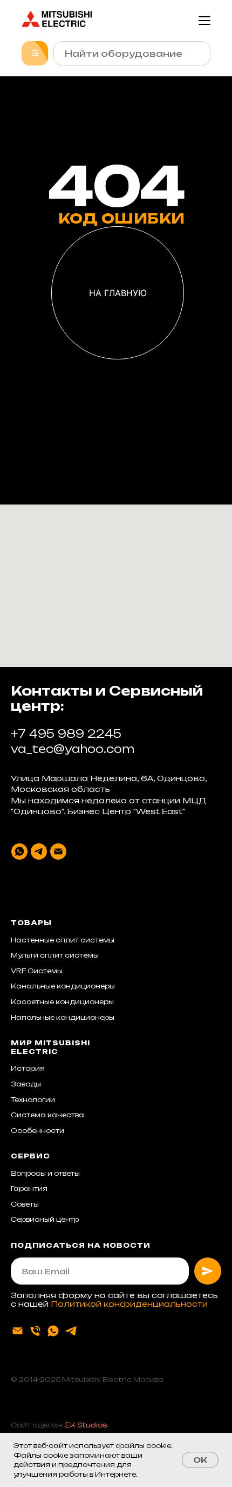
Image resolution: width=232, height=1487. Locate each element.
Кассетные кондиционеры (62, 1002)
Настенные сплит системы (62, 940)
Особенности (37, 1130)
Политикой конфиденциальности (129, 1303)
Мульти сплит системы (55, 955)
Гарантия (29, 1188)
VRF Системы (37, 971)
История (28, 1068)
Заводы (26, 1084)
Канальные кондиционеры (63, 986)
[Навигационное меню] (204, 20)
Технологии (33, 1100)
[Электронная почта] (58, 851)
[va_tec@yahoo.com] (17, 1331)
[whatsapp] (19, 851)
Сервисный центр (45, 1219)
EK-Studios (86, 1425)
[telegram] (39, 851)
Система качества (47, 1115)
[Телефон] (35, 1331)
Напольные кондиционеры (62, 1017)
